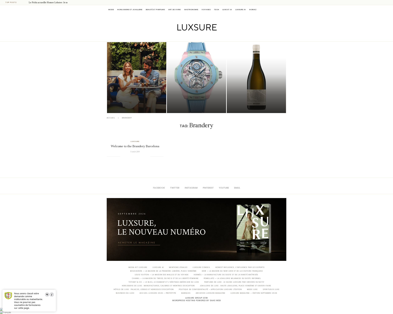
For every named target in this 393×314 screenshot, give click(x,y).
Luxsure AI (240, 9)
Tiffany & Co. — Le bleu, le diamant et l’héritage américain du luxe (164, 282)
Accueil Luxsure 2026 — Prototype (158, 293)
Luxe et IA (227, 9)
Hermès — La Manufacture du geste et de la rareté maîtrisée (226, 275)
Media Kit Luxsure (137, 267)
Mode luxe (252, 289)
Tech (216, 9)
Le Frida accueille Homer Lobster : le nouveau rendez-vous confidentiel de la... (135, 99)
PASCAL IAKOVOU (122, 108)
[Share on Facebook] (126, 156)
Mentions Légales (178, 267)
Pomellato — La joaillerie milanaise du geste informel (232, 278)
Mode (111, 9)
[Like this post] (122, 156)
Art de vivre (174, 9)
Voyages (206, 9)
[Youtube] (203, 37)
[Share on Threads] (141, 156)
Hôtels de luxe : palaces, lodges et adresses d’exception (144, 289)
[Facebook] (186, 37)
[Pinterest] (199, 37)
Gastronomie (191, 9)
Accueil (111, 118)
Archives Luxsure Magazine (210, 293)
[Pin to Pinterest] (132, 156)
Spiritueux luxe (271, 289)
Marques (186, 293)
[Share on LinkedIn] (135, 156)
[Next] (25, 2)
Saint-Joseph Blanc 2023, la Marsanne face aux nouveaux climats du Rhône (251, 99)
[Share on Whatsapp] (138, 156)
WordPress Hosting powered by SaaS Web (196, 300)
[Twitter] (190, 37)
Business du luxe (125, 293)
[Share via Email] (148, 156)
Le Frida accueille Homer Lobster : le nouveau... (52, 3)
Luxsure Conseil (201, 267)
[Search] (284, 9)
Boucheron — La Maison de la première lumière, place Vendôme (163, 271)
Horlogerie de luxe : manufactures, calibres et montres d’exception (158, 286)
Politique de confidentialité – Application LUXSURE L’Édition (210, 289)
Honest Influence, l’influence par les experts (240, 267)
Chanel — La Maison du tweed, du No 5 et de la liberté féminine (165, 278)
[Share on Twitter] (129, 156)
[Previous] (21, 2)
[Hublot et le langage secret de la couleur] (196, 77)
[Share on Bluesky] (145, 156)
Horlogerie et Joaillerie (129, 9)
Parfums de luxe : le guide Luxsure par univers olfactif (234, 282)
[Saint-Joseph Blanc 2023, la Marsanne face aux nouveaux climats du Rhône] (256, 77)
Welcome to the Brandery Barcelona (135, 146)
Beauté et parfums (155, 9)
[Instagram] (194, 37)
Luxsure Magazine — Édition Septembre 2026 (254, 293)
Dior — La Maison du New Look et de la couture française (232, 271)
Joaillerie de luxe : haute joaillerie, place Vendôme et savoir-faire (235, 286)
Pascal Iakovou (242, 108)
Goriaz (253, 9)
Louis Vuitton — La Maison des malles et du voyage (162, 275)
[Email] (207, 37)
